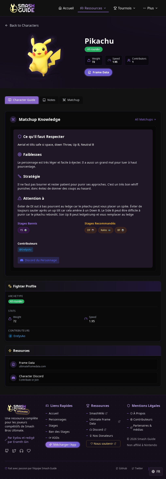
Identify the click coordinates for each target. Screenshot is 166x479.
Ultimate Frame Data (99, 421)
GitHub (123, 468)
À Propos (139, 413)
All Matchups (144, 119)
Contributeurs (142, 419)
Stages (53, 425)
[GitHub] (7, 451)
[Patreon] (29, 451)
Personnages (57, 419)
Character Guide (24, 100)
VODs (55, 438)
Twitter (139, 468)
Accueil (54, 413)
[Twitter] (14, 451)
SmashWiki (96, 413)
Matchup (73, 100)
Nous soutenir (103, 443)
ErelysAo (17, 336)
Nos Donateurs (103, 436)
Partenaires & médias (142, 427)
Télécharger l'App (64, 444)
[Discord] (21, 451)
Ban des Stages (59, 431)
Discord (98, 429)
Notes (51, 100)
